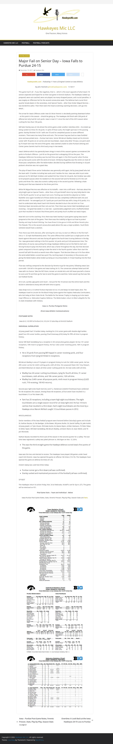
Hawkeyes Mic (39, 70)
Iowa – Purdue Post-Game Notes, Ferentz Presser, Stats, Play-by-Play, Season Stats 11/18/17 (36, 721)
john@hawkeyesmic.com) (57, 87)
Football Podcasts (41, 43)
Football (26, 43)
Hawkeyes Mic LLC (56, 28)
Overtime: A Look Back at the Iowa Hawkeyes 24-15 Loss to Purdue (75, 720)
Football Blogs (24, 56)
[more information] (82, 74)
